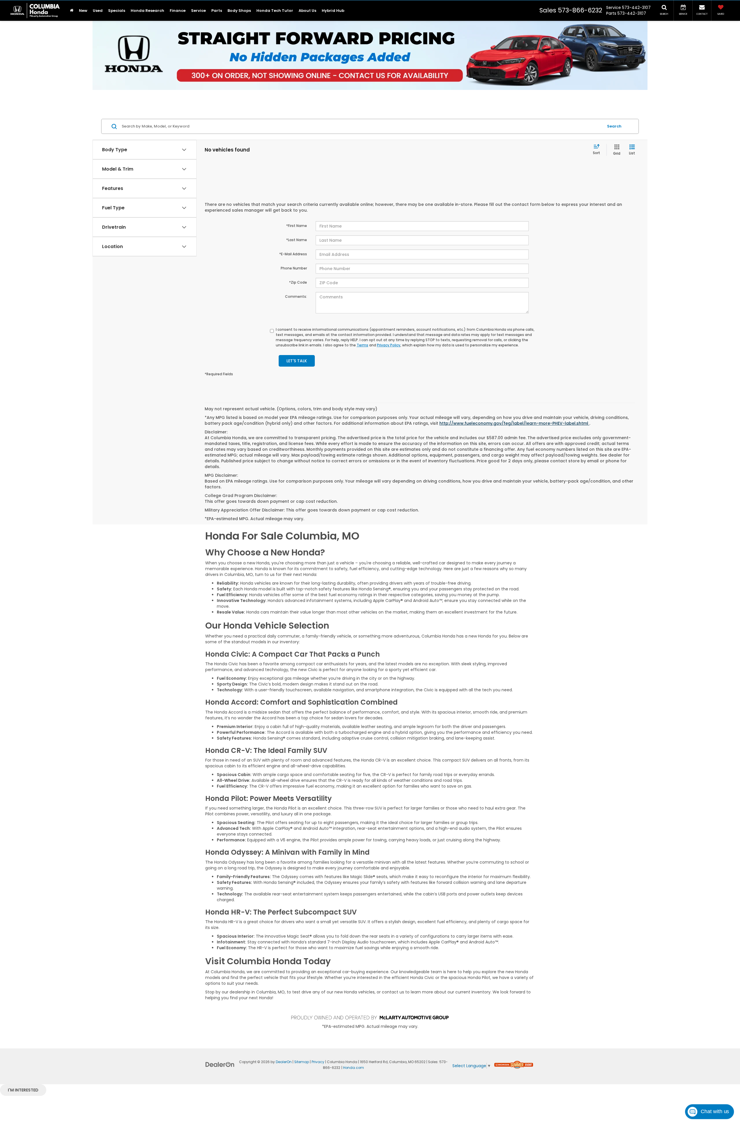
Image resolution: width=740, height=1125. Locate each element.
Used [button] (98, 10)
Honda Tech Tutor (274, 10)
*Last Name (296, 239)
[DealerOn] (220, 1064)
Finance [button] (178, 10)
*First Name (296, 225)
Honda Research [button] (147, 10)
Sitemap (301, 1062)
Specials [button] (116, 10)
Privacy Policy (388, 345)
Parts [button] (216, 10)
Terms (362, 345)
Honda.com (353, 1067)
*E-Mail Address (293, 254)
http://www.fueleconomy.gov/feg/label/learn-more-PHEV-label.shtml (514, 423)
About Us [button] (307, 10)
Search (614, 126)
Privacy (318, 1062)
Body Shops (239, 10)
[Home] (71, 10)
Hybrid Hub (333, 10)
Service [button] (198, 10)
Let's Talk (296, 361)
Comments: (296, 296)
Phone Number (294, 268)
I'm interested (23, 1090)
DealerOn (284, 1062)
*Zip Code (298, 282)
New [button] (83, 10)
